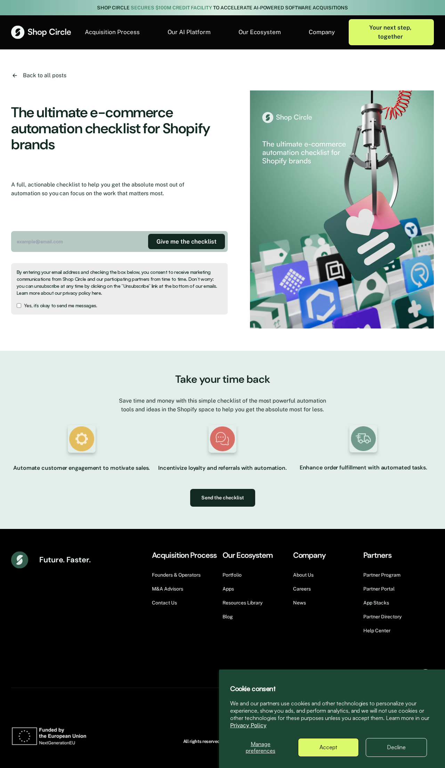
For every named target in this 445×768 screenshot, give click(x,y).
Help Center (376, 630)
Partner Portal (379, 589)
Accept (328, 747)
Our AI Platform (189, 32)
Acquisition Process (112, 32)
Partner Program (381, 575)
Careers (302, 589)
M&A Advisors (167, 589)
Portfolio (232, 575)
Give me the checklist (186, 241)
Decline (396, 747)
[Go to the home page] (41, 32)
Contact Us (164, 602)
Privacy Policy (248, 725)
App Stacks (376, 602)
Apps (228, 589)
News (299, 602)
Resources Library (242, 602)
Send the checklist (222, 497)
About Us (303, 575)
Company (322, 32)
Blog (227, 616)
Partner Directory (382, 616)
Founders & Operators (176, 575)
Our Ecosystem (259, 32)
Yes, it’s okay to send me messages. (60, 305)
